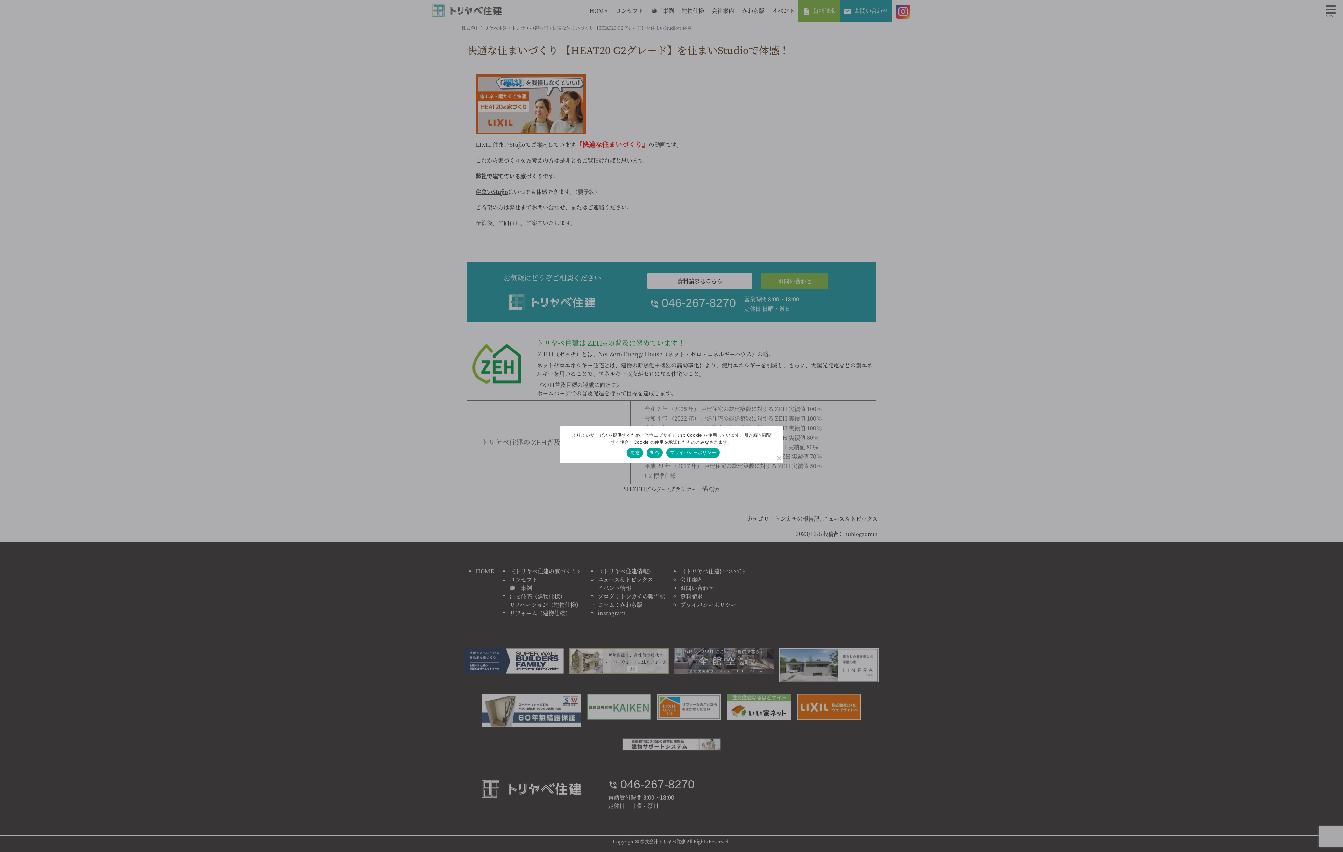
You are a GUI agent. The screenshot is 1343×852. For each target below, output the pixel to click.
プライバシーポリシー (693, 452)
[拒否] (778, 457)
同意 (635, 452)
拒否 (655, 452)
